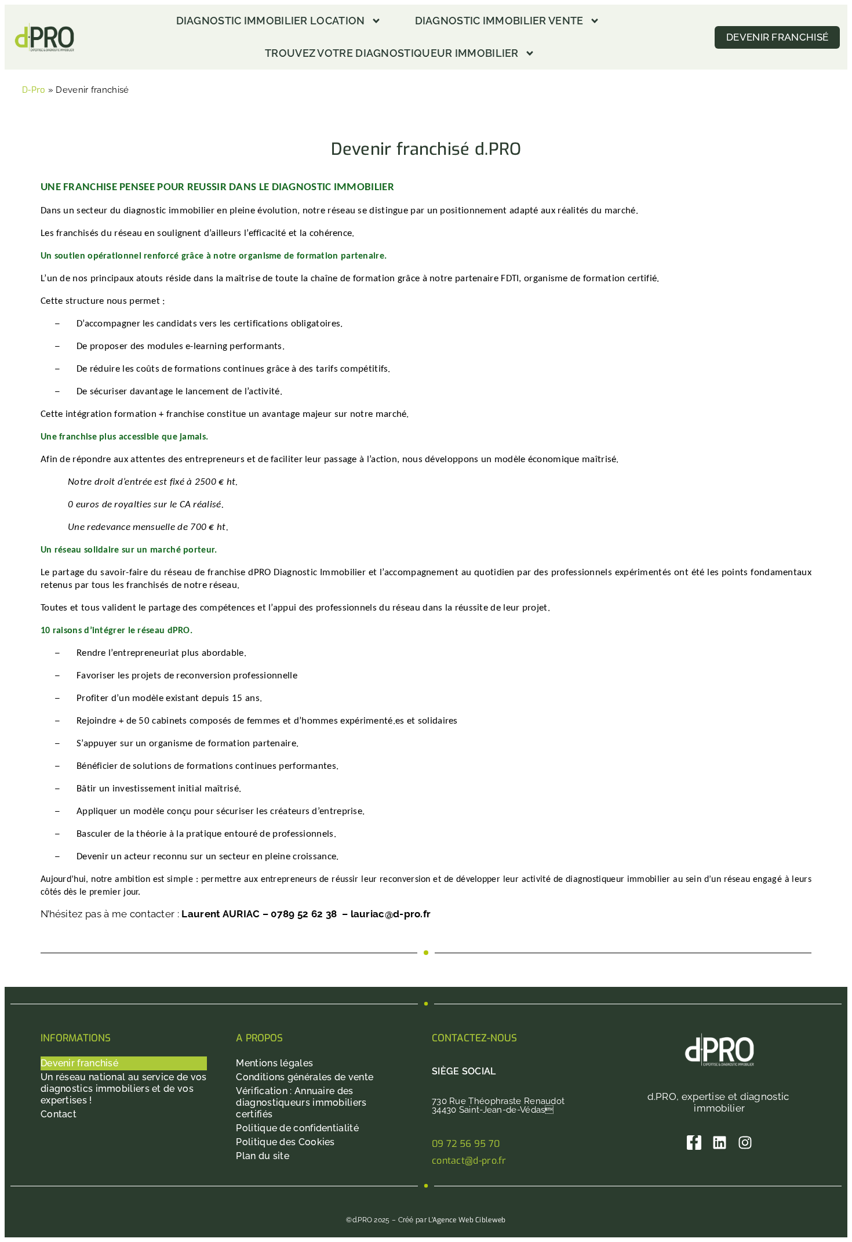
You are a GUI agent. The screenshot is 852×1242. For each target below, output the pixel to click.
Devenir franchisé (79, 1063)
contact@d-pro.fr (469, 1160)
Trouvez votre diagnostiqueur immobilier (392, 53)
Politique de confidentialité (297, 1128)
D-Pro (34, 90)
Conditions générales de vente (304, 1077)
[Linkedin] (719, 1142)
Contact (59, 1114)
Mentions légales (274, 1063)
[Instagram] (745, 1142)
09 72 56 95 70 (466, 1144)
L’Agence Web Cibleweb (466, 1220)
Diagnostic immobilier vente (499, 20)
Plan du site (262, 1155)
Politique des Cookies (285, 1141)
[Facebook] (694, 1142)
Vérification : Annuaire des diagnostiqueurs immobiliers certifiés (301, 1102)
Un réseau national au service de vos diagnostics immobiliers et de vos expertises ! (124, 1089)
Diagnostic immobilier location (270, 20)
